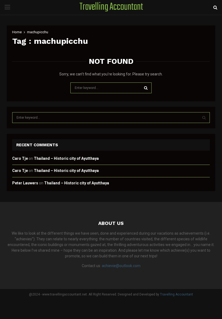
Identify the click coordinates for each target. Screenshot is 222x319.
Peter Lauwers (25, 183)
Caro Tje (20, 158)
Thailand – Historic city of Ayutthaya (66, 158)
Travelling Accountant (111, 7)
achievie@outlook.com (121, 266)
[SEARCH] (204, 117)
